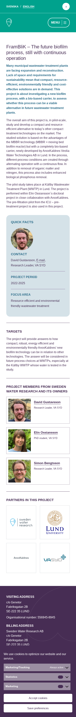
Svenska (12, 6)
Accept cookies (38, 698)
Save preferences (38, 708)
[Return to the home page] (9, 23)
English (28, 6)
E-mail (40, 260)
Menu (55, 22)
